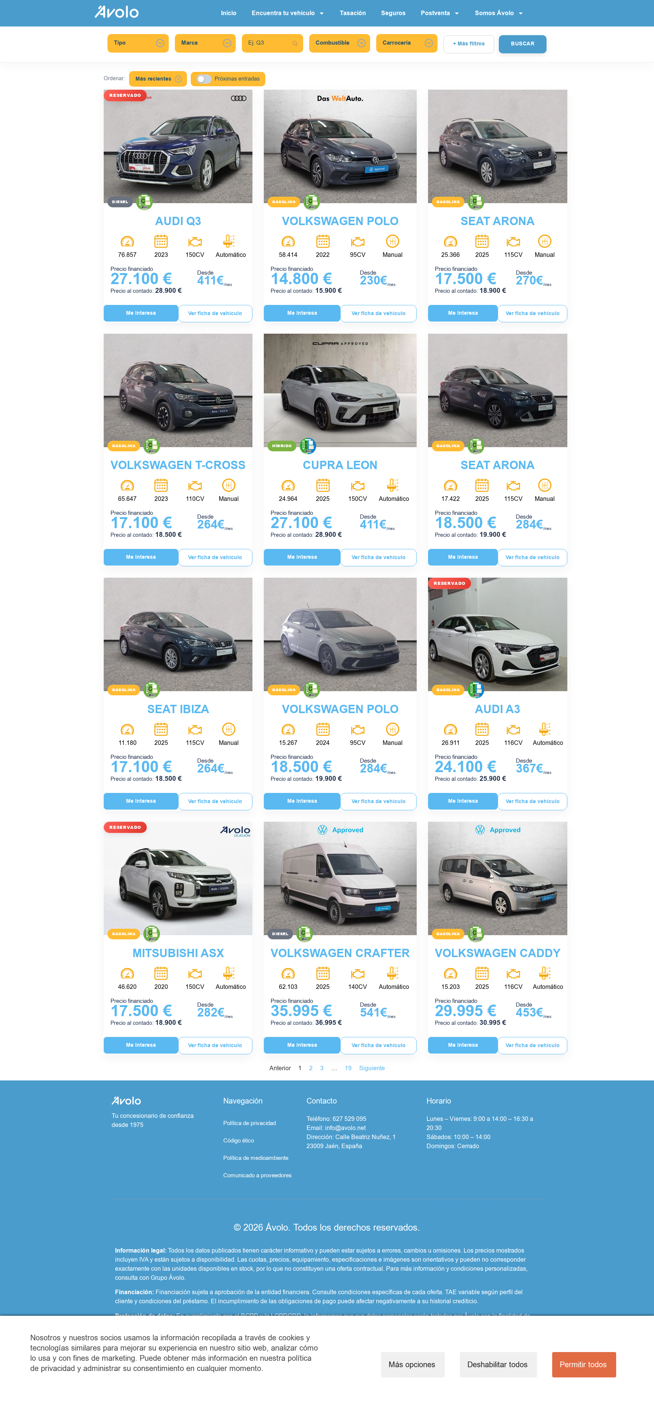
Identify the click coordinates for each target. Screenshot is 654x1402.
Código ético (238, 1140)
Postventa (435, 13)
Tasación (353, 13)
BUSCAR (522, 44)
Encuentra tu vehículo (283, 13)
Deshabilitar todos (497, 1365)
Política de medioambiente (255, 1158)
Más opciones (412, 1365)
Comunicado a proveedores (257, 1175)
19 (348, 1068)
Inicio (229, 13)
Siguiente (372, 1068)
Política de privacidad (249, 1123)
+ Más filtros (469, 44)
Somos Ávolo (494, 13)
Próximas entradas (237, 78)
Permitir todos (583, 1365)
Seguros (393, 13)
